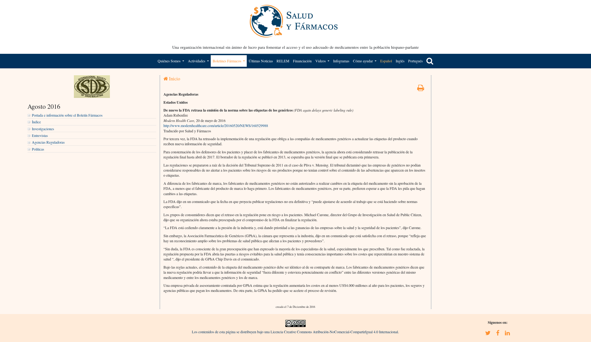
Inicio (174, 78)
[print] (420, 89)
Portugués (415, 60)
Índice (36, 121)
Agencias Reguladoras (48, 142)
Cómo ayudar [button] (363, 60)
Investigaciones (43, 128)
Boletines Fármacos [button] (227, 60)
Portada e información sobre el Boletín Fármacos (67, 115)
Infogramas (341, 60)
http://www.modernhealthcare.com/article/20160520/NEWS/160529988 (215, 125)
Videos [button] (321, 60)
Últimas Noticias (261, 60)
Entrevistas (40, 135)
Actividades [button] (197, 60)
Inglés (400, 60)
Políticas (38, 149)
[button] (430, 61)
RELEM (283, 60)
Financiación (302, 60)
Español (386, 60)
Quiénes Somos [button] (169, 60)
